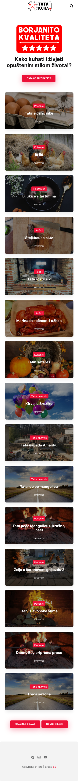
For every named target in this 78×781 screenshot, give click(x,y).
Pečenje (39, 105)
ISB (54, 766)
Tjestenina (39, 188)
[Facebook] (33, 758)
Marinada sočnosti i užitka (39, 320)
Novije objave (54, 724)
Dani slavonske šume (39, 611)
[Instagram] (39, 758)
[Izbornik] (7, 6)
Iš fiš (39, 154)
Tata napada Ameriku (39, 445)
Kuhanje (39, 147)
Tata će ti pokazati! (39, 78)
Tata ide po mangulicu (39, 486)
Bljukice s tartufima (39, 196)
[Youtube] (45, 758)
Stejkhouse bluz (39, 237)
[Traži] (71, 6)
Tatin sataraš (39, 362)
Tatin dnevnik (39, 396)
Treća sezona (39, 694)
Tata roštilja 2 (39, 279)
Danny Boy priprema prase (39, 652)
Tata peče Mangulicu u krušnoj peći (39, 528)
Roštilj (39, 230)
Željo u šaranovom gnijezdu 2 (39, 569)
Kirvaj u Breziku (39, 403)
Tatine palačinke (39, 113)
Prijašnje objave (25, 724)
